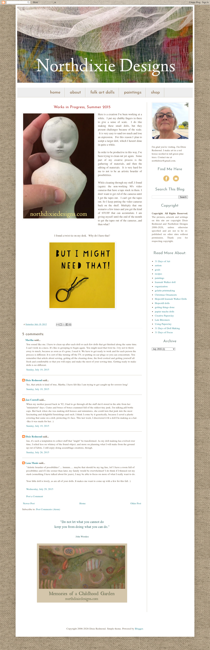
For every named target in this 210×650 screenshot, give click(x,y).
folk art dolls (102, 92)
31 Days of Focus (164, 332)
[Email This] (57, 324)
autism (158, 265)
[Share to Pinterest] (70, 324)
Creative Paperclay (164, 315)
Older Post (135, 503)
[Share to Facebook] (67, 324)
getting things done (165, 307)
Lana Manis (31, 463)
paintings (132, 92)
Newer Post (29, 503)
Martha (29, 340)
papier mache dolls (164, 311)
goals (157, 269)
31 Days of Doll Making (167, 328)
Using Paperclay (163, 323)
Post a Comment (34, 496)
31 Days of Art (162, 261)
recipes (158, 273)
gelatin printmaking (165, 290)
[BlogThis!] (60, 324)
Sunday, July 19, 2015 (37, 369)
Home (82, 503)
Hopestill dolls (162, 303)
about (75, 92)
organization (161, 286)
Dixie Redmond (33, 380)
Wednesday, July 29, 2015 (39, 489)
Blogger (139, 628)
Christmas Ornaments (166, 294)
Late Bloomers (162, 319)
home (55, 92)
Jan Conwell (32, 399)
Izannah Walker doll (165, 282)
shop (155, 92)
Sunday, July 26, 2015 (37, 452)
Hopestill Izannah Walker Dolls (171, 298)
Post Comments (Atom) (48, 509)
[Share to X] (63, 324)
